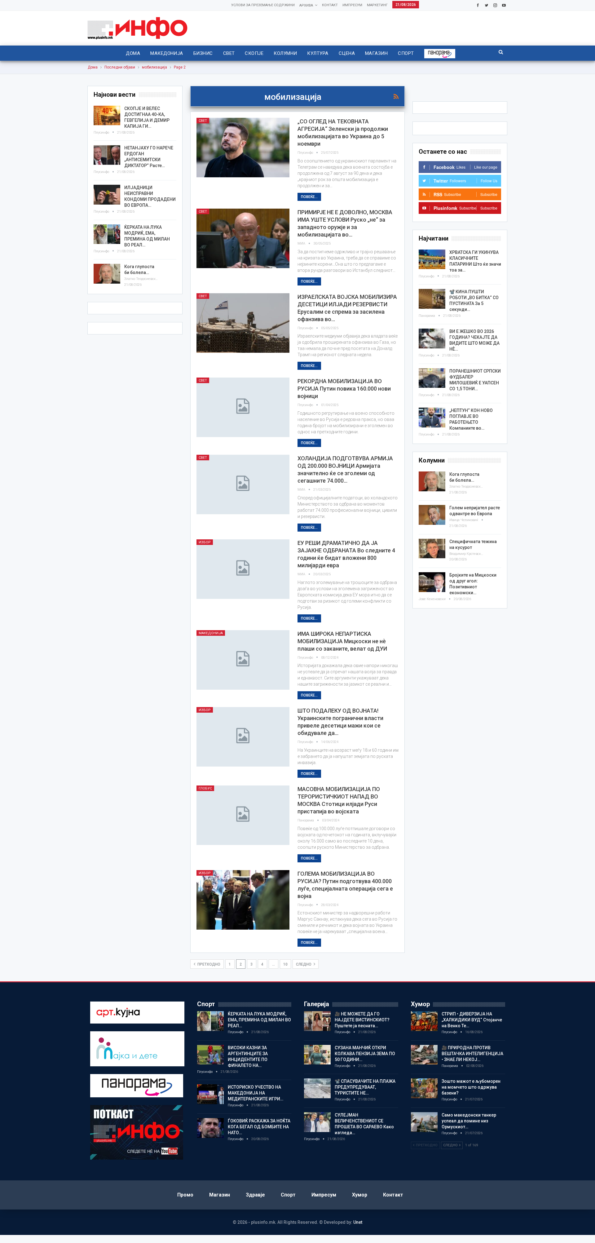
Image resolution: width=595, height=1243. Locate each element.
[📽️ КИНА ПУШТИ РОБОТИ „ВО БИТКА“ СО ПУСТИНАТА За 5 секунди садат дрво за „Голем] (432, 299)
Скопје (254, 53)
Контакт (330, 5)
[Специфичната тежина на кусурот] (432, 549)
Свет (229, 53)
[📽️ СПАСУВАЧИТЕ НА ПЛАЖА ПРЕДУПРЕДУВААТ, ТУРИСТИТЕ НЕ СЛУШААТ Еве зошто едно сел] (317, 1088)
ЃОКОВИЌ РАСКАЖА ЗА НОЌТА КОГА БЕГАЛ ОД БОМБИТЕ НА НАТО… (259, 1126)
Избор (205, 542)
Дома (133, 53)
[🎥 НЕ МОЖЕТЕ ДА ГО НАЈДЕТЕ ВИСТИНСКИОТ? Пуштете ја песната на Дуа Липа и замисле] (317, 1021)
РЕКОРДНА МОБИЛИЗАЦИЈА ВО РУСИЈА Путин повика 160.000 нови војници (344, 388)
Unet (357, 1222)
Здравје (255, 1195)
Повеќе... (309, 197)
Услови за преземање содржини (263, 5)
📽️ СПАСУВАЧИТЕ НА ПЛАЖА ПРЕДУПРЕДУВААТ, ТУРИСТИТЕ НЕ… (365, 1087)
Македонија (166, 53)
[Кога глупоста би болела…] (432, 481)
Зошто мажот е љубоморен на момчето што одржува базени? (471, 1087)
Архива (306, 5)
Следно (304, 964)
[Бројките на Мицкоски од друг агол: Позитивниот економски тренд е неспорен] (432, 582)
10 (285, 964)
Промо (185, 1195)
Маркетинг (377, 5)
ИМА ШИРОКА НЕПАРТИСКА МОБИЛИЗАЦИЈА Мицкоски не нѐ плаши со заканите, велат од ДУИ (342, 641)
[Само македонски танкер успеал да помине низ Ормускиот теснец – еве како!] (424, 1122)
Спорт (406, 53)
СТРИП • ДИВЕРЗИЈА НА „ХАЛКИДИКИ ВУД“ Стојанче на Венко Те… (472, 1019)
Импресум (352, 5)
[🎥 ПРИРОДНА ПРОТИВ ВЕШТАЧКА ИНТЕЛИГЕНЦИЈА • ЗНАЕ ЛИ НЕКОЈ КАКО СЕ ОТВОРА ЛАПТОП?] (424, 1055)
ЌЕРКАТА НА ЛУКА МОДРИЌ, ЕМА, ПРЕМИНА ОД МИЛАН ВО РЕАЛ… (259, 1019)
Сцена (347, 53)
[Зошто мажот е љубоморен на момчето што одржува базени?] (424, 1088)
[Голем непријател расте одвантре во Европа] (432, 515)
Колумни (285, 53)
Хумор (359, 1195)
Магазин (376, 53)
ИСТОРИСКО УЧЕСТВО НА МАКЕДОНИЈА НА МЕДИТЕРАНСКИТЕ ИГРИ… (255, 1093)
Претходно (208, 964)
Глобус (205, 788)
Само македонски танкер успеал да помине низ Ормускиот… (469, 1121)
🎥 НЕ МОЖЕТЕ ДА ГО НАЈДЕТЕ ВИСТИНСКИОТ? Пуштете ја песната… (362, 1019)
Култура (317, 53)
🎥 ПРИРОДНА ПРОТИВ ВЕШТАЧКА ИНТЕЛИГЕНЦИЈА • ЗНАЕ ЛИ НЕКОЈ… (472, 1053)
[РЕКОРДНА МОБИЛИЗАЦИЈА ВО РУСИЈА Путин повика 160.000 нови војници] (242, 407)
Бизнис (203, 53)
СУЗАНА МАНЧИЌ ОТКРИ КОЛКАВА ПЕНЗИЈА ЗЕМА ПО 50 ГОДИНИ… (365, 1053)
